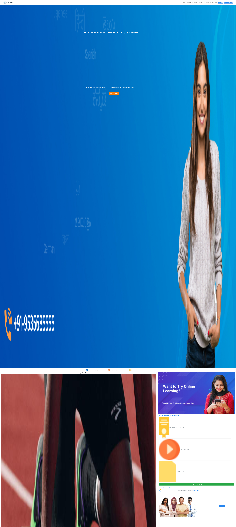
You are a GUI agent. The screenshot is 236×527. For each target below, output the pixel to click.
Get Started (222, 506)
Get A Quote (114, 93)
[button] (188, 2)
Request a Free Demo (197, 484)
